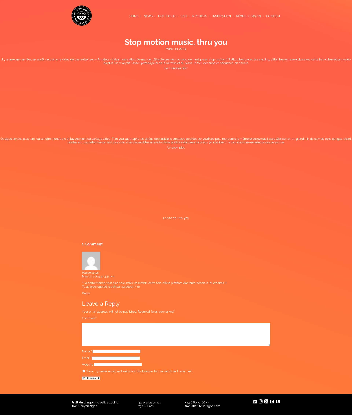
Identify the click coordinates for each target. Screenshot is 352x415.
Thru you (118, 138)
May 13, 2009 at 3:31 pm (98, 276)
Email (86, 358)
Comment (89, 318)
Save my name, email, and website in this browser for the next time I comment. (139, 371)
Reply (86, 293)
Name (87, 351)
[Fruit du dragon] (82, 24)
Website (87, 364)
